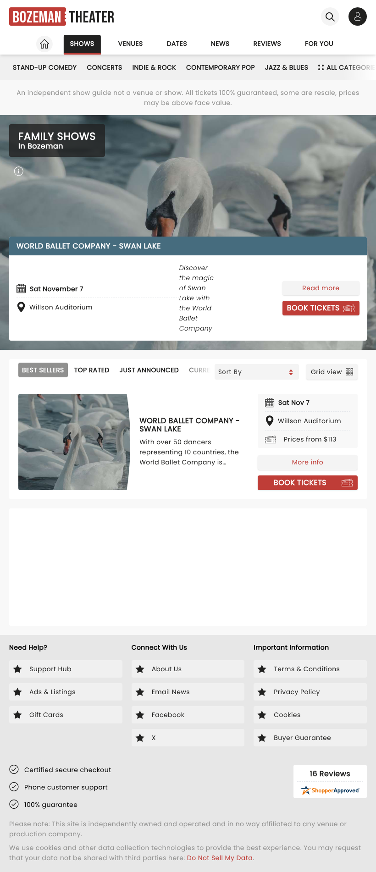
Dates (177, 43)
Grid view (326, 371)
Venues (130, 43)
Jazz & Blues (286, 67)
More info (307, 462)
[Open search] (330, 16)
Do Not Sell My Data (220, 857)
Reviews (268, 43)
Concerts (104, 67)
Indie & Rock (154, 67)
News (220, 43)
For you (319, 43)
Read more (320, 288)
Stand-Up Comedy (45, 67)
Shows (82, 43)
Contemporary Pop (220, 67)
